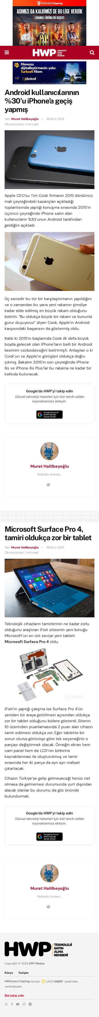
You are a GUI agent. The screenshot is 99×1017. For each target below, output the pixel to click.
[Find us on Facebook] (12, 1004)
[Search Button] (92, 53)
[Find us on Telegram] (30, 1004)
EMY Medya (36, 963)
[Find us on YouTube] (17, 1004)
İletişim (24, 972)
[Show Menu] (7, 53)
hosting (25, 981)
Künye (9, 972)
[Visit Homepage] (49, 52)
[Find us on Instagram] (24, 1004)
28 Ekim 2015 (55, 119)
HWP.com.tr (12, 981)
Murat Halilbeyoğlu (25, 119)
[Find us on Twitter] (6, 1004)
